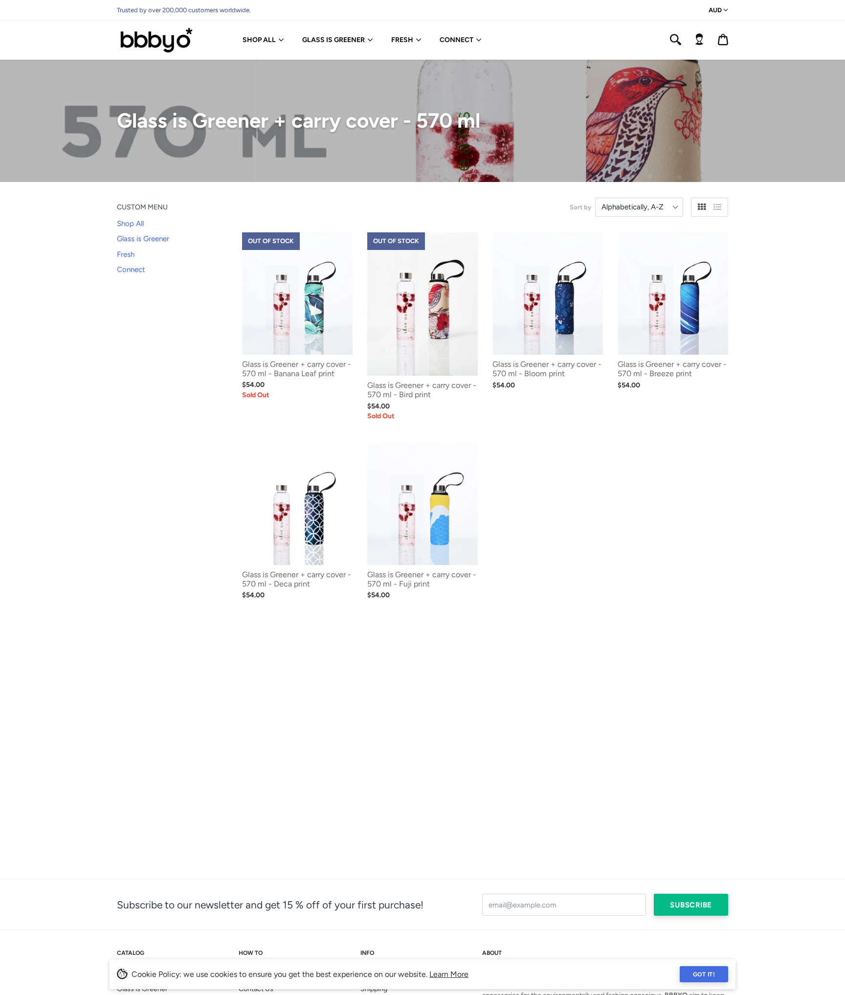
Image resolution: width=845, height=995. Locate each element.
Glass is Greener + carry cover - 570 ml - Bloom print (546, 369)
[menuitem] (261, 40)
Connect (456, 40)
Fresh (402, 40)
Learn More (448, 974)
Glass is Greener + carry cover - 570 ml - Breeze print (672, 369)
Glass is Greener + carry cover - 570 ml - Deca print (296, 579)
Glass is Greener (333, 40)
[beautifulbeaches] (161, 40)
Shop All (259, 40)
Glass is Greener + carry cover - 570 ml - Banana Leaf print (296, 369)
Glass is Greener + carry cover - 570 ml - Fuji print (421, 579)
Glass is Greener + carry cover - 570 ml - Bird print (421, 390)
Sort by (580, 207)
